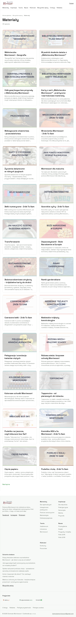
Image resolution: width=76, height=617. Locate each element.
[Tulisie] (9, 600)
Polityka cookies (38, 608)
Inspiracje (13, 8)
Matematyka (44, 515)
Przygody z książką (64, 532)
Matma (60, 513)
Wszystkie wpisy (42, 8)
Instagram (14, 515)
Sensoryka (61, 510)
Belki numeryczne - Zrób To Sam (19, 206)
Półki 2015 (61, 535)
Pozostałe (43, 548)
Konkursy (43, 546)
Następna (6, 484)
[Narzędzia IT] (39, 600)
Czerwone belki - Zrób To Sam (18, 317)
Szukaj (71, 3)
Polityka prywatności (24, 608)
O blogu (52, 8)
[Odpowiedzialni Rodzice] (25, 600)
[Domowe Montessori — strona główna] (8, 3)
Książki (60, 529)
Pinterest (22, 515)
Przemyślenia (62, 526)
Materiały (5, 8)
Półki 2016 (61, 537)
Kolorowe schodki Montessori (18, 393)
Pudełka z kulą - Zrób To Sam (54, 469)
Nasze (26, 8)
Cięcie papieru (11, 469)
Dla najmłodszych (45, 505)
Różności (33, 8)
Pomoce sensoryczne (47, 512)
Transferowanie (12, 241)
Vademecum (44, 526)
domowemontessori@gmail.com (63, 614)
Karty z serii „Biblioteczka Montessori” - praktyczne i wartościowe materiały (53, 93)
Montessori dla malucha (52, 168)
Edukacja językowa (46, 518)
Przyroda (61, 516)
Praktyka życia (63, 507)
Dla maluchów (62, 505)
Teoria (20, 8)
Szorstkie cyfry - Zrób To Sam (55, 206)
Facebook (5, 515)
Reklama (59, 8)
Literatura (43, 529)
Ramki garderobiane (50, 279)
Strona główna (6, 15)
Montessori (44, 532)
